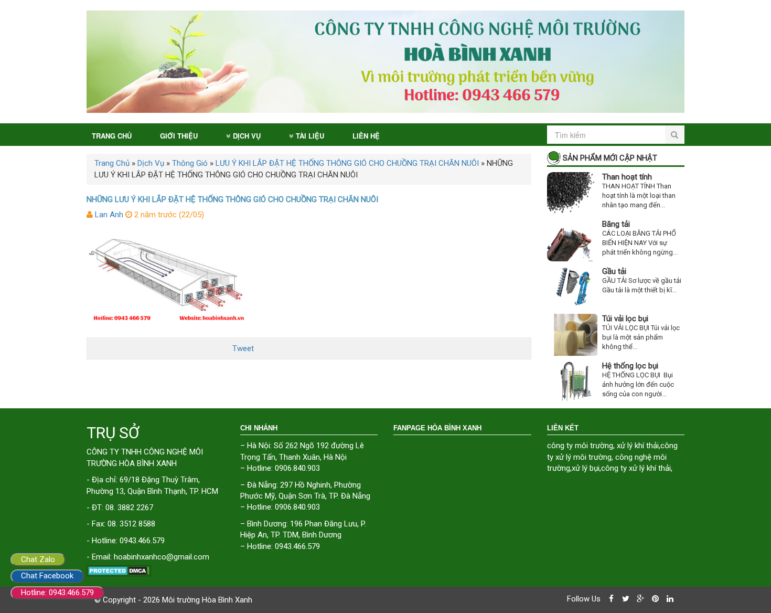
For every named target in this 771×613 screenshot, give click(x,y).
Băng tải (616, 224)
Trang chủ (112, 136)
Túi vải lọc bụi (625, 318)
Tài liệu (310, 136)
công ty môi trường (580, 445)
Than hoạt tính (627, 177)
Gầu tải (614, 271)
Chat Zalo (38, 559)
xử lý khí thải (638, 445)
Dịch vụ (247, 136)
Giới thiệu (179, 136)
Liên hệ (366, 136)
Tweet (243, 348)
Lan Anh (109, 214)
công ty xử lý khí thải (636, 468)
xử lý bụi (585, 468)
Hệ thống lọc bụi (630, 366)
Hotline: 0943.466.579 (57, 592)
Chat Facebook (47, 575)
